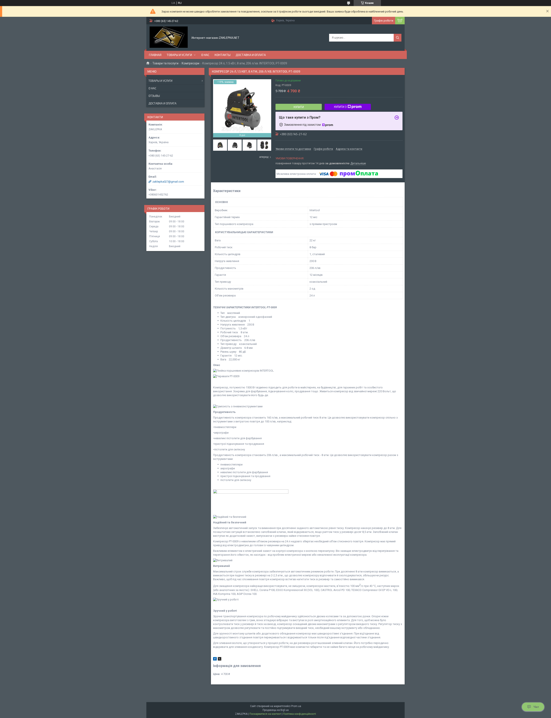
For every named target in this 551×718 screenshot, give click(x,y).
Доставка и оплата (251, 55)
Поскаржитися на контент (265, 713)
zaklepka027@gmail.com (168, 181)
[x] (219, 659)
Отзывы (154, 96)
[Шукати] (397, 38)
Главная (155, 55)
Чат (536, 707)
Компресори (190, 63)
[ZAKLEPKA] (169, 37)
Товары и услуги (179, 55)
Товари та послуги (165, 63)
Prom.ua (296, 706)
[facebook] (215, 659)
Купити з (340, 107)
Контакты (223, 55)
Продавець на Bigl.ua (276, 710)
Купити (299, 107)
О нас (205, 55)
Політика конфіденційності (299, 713)
